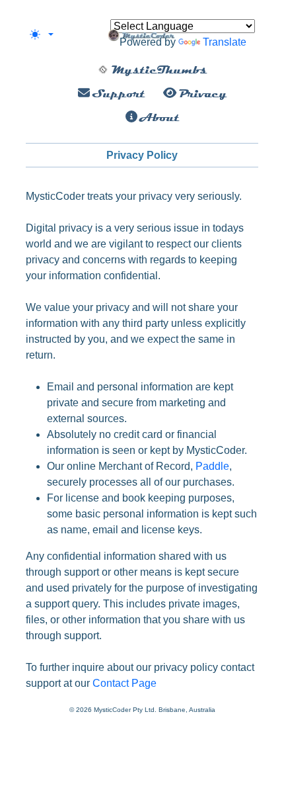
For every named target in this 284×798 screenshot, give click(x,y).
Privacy (201, 93)
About (158, 117)
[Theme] (41, 34)
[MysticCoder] (142, 34)
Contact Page (124, 683)
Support (117, 93)
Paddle (212, 466)
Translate (224, 42)
